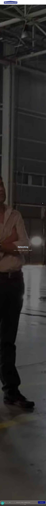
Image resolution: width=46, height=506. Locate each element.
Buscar (41, 502)
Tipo (9, 502)
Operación (3, 502)
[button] (43, 203)
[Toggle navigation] (40, 2)
